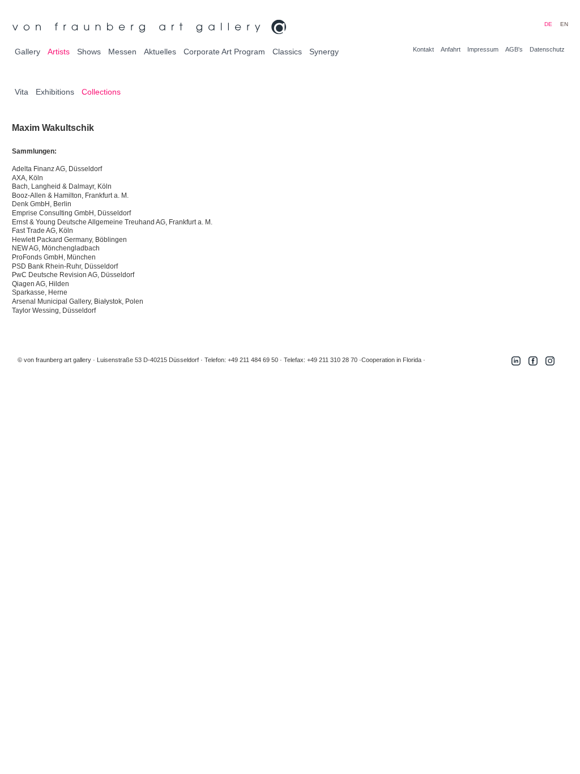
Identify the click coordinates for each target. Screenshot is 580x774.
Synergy (324, 51)
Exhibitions (55, 91)
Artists (59, 51)
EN (564, 24)
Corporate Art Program (224, 51)
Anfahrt (450, 49)
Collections (101, 91)
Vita (21, 91)
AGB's (514, 49)
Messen (122, 51)
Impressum (482, 49)
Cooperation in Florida (391, 359)
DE (548, 24)
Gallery (27, 51)
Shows (89, 51)
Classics (287, 51)
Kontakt (423, 49)
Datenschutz (547, 49)
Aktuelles (160, 51)
